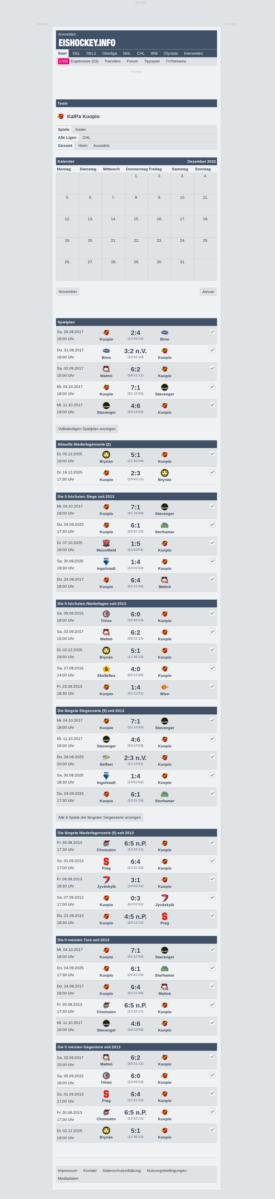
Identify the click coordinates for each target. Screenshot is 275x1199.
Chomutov (106, 850)
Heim (82, 145)
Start (62, 53)
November (68, 292)
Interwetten (193, 53)
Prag (106, 868)
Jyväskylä (106, 886)
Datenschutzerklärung (122, 1170)
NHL (127, 53)
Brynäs (106, 461)
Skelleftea (106, 675)
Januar (208, 292)
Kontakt (90, 1170)
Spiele (63, 129)
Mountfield (106, 550)
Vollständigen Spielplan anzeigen (87, 429)
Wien (164, 694)
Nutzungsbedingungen (167, 1170)
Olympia (171, 53)
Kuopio (106, 339)
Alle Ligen (67, 137)
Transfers (112, 61)
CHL (141, 53)
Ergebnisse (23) (78, 61)
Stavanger (164, 394)
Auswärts (101, 145)
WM (154, 53)
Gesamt (65, 145)
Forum (132, 61)
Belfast (106, 764)
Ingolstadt (106, 568)
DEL (76, 53)
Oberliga (109, 53)
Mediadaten (68, 1178)
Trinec (106, 621)
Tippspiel (152, 61)
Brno (164, 339)
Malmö (106, 376)
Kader (80, 129)
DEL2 (91, 53)
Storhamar (164, 532)
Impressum (67, 1170)
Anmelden (67, 34)
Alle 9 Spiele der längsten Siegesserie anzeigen (99, 817)
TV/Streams (176, 61)
